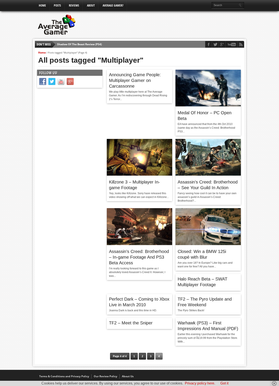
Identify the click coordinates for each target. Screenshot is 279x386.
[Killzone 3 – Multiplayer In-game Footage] (139, 174)
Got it (224, 383)
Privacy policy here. (200, 383)
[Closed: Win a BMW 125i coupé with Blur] (208, 244)
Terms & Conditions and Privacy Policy (64, 376)
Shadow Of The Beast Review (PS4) (79, 44)
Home (42, 5)
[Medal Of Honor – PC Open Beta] (208, 105)
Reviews (74, 5)
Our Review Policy (105, 376)
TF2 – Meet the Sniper (131, 322)
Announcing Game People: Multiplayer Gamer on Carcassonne (135, 80)
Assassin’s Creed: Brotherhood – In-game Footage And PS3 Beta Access (139, 257)
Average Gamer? (113, 5)
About (91, 5)
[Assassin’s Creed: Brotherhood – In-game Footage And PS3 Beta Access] (139, 244)
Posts (57, 5)
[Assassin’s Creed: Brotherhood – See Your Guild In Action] (208, 174)
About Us (128, 376)
